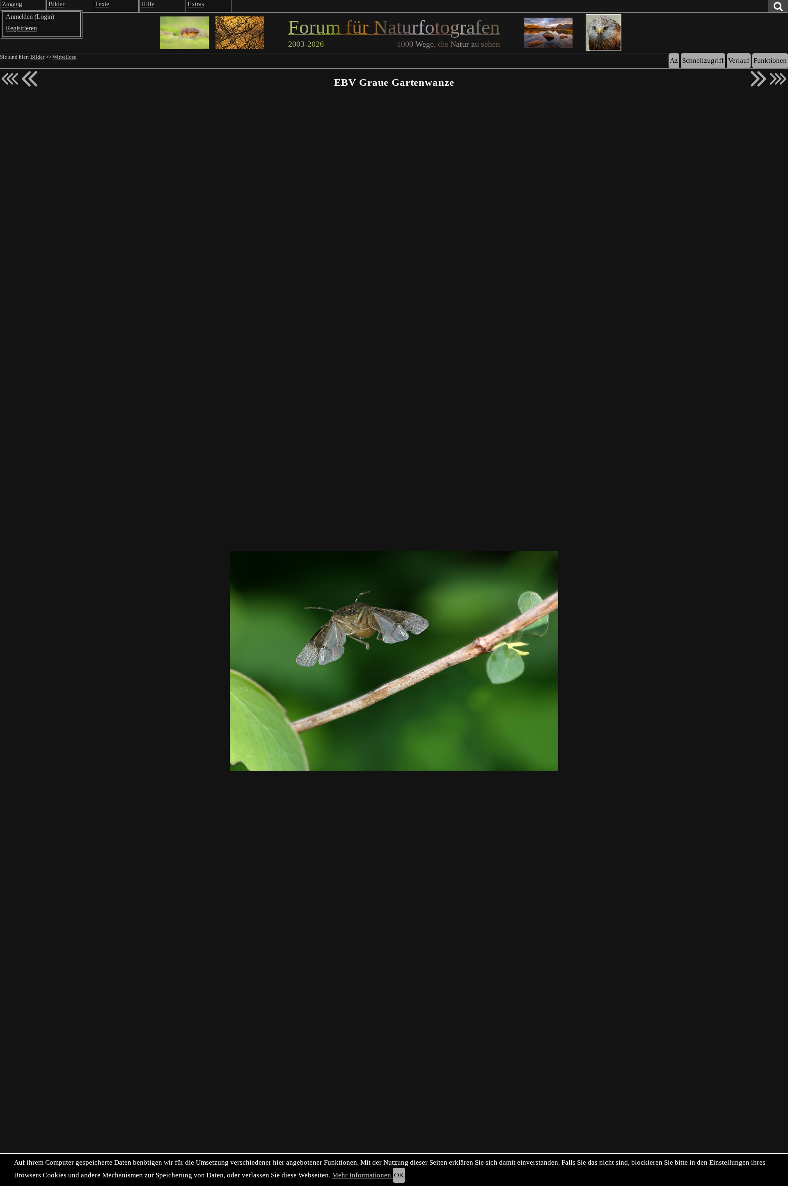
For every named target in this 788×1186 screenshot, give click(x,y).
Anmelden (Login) (30, 16)
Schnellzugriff (703, 60)
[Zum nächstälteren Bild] (778, 79)
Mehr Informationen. (362, 1175)
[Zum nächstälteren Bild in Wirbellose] (758, 79)
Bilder (37, 57)
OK (399, 1175)
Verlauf (738, 60)
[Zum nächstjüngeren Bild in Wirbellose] (29, 79)
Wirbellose (64, 57)
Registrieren (21, 28)
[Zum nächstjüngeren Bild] (10, 79)
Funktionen (770, 60)
